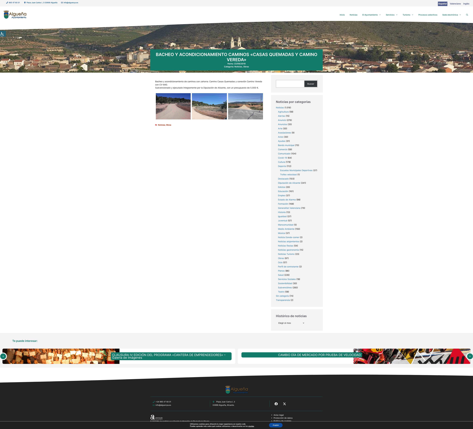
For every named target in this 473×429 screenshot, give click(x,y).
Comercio (282, 149)
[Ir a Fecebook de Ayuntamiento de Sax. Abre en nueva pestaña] (276, 403)
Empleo (281, 195)
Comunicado (284, 153)
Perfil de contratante (288, 266)
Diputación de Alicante (289, 183)
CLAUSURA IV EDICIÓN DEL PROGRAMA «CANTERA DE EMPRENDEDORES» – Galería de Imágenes (169, 356)
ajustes (251, 426)
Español (443, 3)
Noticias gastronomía (288, 250)
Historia (282, 212)
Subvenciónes (285, 287)
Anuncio (282, 120)
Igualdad (282, 216)
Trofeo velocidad (288, 174)
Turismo (406, 15)
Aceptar (276, 425)
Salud (281, 275)
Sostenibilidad (285, 283)
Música (281, 233)
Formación (283, 204)
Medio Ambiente (286, 229)
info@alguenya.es (71, 2)
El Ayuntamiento (370, 15)
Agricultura (283, 112)
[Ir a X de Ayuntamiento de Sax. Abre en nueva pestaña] (284, 403)
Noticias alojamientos (288, 241)
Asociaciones (284, 132)
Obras (246, 66)
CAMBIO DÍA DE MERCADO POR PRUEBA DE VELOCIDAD (319, 355)
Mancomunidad (285, 225)
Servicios (390, 15)
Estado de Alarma (287, 199)
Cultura (281, 162)
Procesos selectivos (427, 15)
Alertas (281, 116)
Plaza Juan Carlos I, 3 (225, 402)
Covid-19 (282, 158)
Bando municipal (286, 145)
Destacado (283, 179)
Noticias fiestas (285, 245)
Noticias (353, 15)
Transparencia (283, 300)
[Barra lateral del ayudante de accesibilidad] (3, 34)
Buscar (310, 84)
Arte (280, 128)
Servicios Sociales (287, 279)
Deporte (282, 166)
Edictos (281, 187)
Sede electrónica (450, 15)
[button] (467, 14)
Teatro (281, 292)
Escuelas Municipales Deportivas (296, 170)
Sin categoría (282, 296)
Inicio (342, 15)
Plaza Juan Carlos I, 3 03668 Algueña (42, 2)
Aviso (280, 137)
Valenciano (455, 3)
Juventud (282, 220)
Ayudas (281, 141)
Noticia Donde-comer (288, 237)
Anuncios (282, 124)
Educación (283, 191)
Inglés (466, 3)
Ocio (280, 262)
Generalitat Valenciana (289, 208)
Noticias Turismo (286, 254)
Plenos (281, 271)
